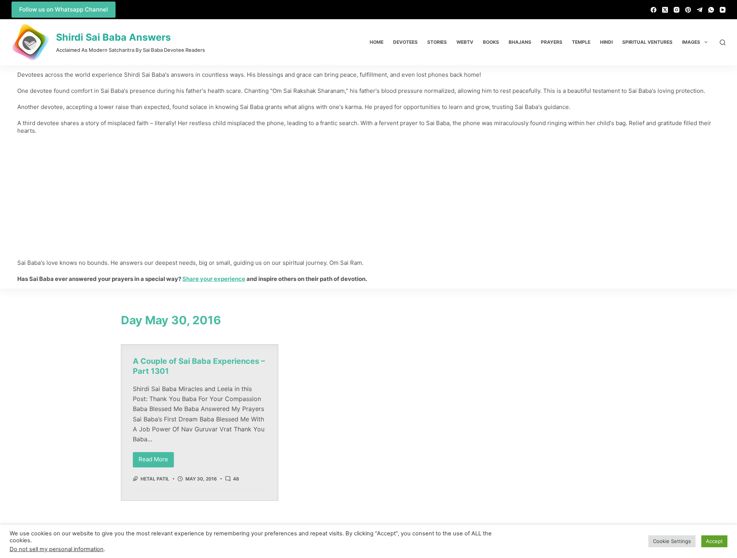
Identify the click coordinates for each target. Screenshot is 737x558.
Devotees (405, 42)
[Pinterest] (688, 10)
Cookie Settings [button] (672, 541)
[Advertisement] (368, 197)
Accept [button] (714, 541)
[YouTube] (722, 10)
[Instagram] (676, 10)
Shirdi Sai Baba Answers (113, 37)
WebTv (464, 42)
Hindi (606, 42)
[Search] (722, 42)
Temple (581, 42)
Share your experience (213, 278)
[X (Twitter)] (665, 10)
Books (491, 42)
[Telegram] (699, 10)
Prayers (551, 42)
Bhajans (520, 42)
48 (236, 479)
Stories (437, 42)
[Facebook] (653, 10)
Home (376, 42)
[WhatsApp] (711, 10)
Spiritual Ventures (647, 42)
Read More (156, 457)
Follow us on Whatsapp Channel (63, 9)
